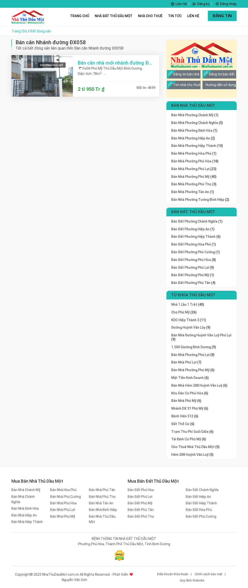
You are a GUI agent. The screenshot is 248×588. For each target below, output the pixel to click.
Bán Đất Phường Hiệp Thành (193, 237)
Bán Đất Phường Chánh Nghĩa (194, 221)
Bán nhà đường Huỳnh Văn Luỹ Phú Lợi (201, 335)
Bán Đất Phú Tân (141, 510)
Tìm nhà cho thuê (187, 85)
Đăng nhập (228, 4)
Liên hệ (193, 16)
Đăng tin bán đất (222, 74)
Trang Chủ (79, 16)
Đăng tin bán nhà (186, 74)
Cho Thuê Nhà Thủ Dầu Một (193, 447)
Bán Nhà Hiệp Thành (27, 522)
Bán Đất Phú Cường (201, 516)
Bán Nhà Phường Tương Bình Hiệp (197, 200)
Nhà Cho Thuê (150, 16)
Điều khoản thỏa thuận (172, 574)
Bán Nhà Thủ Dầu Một (102, 519)
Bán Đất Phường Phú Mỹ (190, 275)
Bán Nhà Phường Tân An (190, 192)
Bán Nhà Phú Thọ (102, 497)
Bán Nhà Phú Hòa (63, 503)
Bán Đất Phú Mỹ (140, 503)
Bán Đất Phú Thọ (141, 516)
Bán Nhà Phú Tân (102, 490)
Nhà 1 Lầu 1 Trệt (184, 304)
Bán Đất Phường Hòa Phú (191, 244)
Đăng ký (202, 4)
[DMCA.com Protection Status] (119, 555)
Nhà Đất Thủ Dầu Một (113, 16)
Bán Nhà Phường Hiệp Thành (193, 146)
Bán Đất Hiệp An (198, 497)
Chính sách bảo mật (208, 574)
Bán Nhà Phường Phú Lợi (190, 169)
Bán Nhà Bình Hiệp (103, 510)
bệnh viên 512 (182, 416)
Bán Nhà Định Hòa (25, 508)
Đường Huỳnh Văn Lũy (188, 327)
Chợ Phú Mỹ (180, 312)
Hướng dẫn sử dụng (221, 85)
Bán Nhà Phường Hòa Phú (191, 153)
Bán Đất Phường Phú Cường (193, 252)
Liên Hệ (181, 4)
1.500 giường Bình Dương (191, 347)
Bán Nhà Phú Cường (65, 497)
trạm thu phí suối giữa (190, 432)
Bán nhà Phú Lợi (184, 362)
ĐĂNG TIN (222, 15)
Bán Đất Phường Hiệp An (190, 229)
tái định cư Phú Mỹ (186, 439)
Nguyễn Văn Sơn (74, 580)
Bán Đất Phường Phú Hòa (191, 260)
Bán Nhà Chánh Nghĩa (23, 499)
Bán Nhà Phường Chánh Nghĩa (194, 123)
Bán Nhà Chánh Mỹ (25, 490)
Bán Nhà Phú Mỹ (184, 401)
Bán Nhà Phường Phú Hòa (191, 161)
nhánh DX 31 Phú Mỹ (187, 408)
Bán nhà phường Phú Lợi (190, 355)
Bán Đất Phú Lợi (140, 497)
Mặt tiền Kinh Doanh (187, 378)
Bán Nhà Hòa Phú (63, 490)
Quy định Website (192, 580)
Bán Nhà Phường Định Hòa (191, 130)
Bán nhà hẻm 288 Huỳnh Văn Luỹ (197, 385)
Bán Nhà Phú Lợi (62, 510)
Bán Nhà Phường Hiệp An (190, 138)
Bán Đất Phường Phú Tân (190, 283)
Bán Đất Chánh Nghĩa (202, 490)
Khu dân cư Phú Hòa (187, 393)
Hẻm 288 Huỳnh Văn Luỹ (190, 455)
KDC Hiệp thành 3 (185, 320)
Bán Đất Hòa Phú (199, 510)
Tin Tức (175, 16)
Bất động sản (40, 31)
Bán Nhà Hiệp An (24, 515)
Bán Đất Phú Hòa (141, 490)
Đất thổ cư (180, 424)
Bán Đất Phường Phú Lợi (190, 267)
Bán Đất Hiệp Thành (201, 503)
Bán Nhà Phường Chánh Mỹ (192, 115)
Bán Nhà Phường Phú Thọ (191, 184)
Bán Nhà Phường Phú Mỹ (190, 177)
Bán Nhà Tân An (101, 503)
